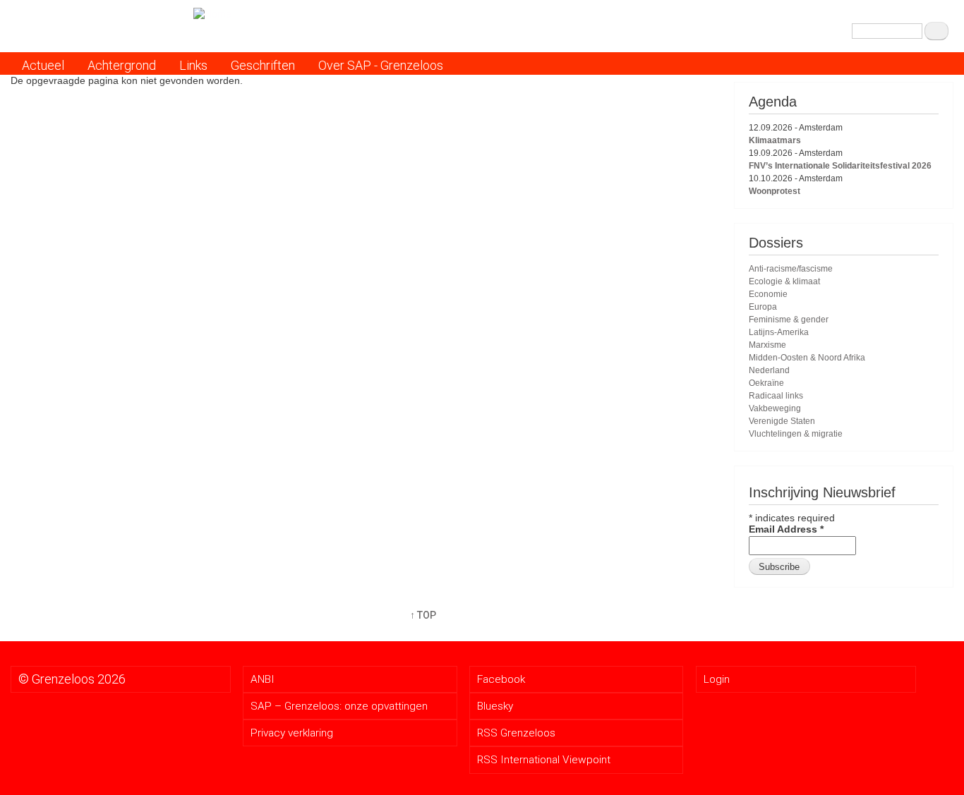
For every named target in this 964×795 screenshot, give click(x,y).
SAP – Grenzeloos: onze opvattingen (339, 706)
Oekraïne (766, 383)
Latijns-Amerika (779, 332)
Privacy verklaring (292, 733)
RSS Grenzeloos (516, 733)
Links (193, 65)
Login (717, 679)
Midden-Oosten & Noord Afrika (807, 358)
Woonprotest (774, 191)
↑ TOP (423, 615)
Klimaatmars (775, 140)
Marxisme (767, 345)
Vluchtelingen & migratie (796, 434)
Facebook (501, 679)
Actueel (43, 65)
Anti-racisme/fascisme (791, 269)
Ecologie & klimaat (784, 281)
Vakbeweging (775, 408)
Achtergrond (122, 65)
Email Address (786, 529)
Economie (768, 294)
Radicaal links (776, 396)
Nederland (769, 370)
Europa (763, 307)
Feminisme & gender (789, 319)
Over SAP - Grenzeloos (380, 65)
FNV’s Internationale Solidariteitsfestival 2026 (840, 166)
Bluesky (495, 706)
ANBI (263, 679)
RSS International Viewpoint (543, 759)
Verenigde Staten (782, 421)
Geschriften (263, 65)
